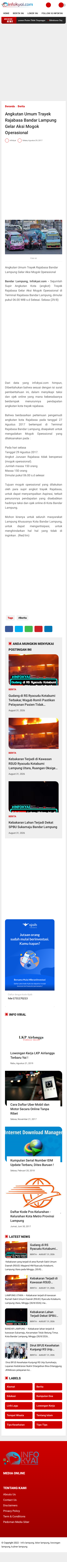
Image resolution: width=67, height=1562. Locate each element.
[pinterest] (38, 629)
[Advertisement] (33, 62)
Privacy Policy (11, 1511)
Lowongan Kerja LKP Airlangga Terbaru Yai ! (32, 1055)
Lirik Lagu (12, 1405)
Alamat (11, 1386)
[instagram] (24, 1480)
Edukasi (11, 1396)
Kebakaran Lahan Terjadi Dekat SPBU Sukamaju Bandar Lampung (33, 825)
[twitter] (19, 629)
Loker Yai (33, 13)
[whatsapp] (29, 629)
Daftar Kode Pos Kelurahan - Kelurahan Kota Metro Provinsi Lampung (32, 1216)
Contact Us (10, 1500)
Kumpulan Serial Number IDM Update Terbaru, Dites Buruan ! (32, 1162)
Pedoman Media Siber (16, 1522)
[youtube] (28, 1480)
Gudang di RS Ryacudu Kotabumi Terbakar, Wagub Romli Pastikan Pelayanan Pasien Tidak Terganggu (32, 700)
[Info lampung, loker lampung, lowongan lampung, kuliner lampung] (17, 8)
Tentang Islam (44, 1415)
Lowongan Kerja (45, 1405)
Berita (21, 106)
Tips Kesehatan (16, 1424)
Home (6, 13)
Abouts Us (9, 1494)
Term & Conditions (14, 1516)
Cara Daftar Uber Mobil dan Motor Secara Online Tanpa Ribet (29, 1109)
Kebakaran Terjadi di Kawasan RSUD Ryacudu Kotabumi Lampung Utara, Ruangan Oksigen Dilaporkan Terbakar (33, 763)
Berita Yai (18, 13)
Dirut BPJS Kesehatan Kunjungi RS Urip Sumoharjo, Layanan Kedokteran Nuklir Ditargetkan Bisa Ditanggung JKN (44, 1347)
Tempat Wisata (15, 1415)
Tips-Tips (41, 1424)
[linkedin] (48, 629)
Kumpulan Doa (44, 1396)
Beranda (10, 106)
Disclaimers (10, 1505)
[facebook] (9, 629)
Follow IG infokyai (52, 13)
